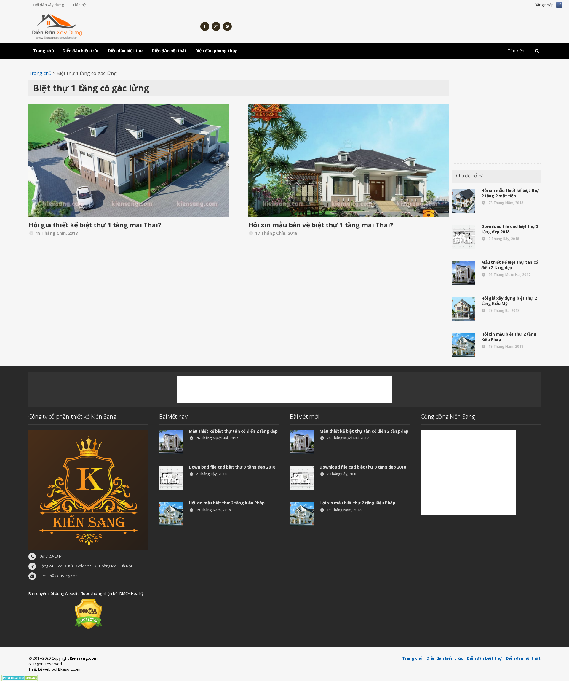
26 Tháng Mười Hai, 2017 (509, 274)
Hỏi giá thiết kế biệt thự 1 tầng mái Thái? (94, 224)
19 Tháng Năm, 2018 (505, 346)
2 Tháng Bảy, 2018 (503, 238)
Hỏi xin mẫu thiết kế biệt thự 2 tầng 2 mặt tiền (510, 193)
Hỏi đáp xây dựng (48, 4)
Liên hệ (79, 4)
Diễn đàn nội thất (523, 658)
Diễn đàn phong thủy (216, 50)
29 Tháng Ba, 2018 (504, 310)
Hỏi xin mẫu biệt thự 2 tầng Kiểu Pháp (508, 336)
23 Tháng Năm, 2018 (505, 202)
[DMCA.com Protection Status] (88, 614)
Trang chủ (43, 50)
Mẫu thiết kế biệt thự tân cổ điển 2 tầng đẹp (509, 264)
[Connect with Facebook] (559, 4)
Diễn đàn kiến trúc (81, 50)
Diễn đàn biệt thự (484, 658)
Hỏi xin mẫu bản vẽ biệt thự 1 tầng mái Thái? (320, 224)
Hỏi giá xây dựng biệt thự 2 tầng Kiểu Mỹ (508, 300)
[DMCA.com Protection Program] (19, 678)
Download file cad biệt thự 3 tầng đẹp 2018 (509, 228)
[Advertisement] (433, 26)
